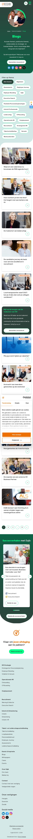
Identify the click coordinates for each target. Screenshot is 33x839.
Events (4, 763)
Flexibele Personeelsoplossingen (14, 104)
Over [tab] (27, 403)
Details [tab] (17, 403)
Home (8, 31)
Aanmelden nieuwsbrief (16, 62)
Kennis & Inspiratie (16, 31)
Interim (4, 714)
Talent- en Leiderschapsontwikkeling (15, 728)
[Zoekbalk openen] (26, 3)
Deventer (5, 801)
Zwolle (4, 804)
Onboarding (6, 682)
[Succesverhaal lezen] (16, 554)
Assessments (8, 87)
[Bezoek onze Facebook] (12, 68)
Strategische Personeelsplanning (12, 668)
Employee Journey (23, 87)
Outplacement (24, 120)
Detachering (6, 717)
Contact (5, 781)
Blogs (4, 754)
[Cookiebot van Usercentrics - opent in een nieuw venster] (23, 397)
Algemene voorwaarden (16, 826)
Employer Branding (10, 93)
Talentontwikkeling (10, 131)
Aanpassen (15, 440)
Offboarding (21, 115)
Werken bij (5, 775)
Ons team (5, 772)
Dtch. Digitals (22, 837)
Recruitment (8, 125)
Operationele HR (9, 120)
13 (22, 527)
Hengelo (5, 798)
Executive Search (9, 98)
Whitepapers (6, 757)
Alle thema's (8, 82)
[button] (3, 576)
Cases (4, 760)
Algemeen (20, 82)
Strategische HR (22, 125)
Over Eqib (5, 769)
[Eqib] (6, 4)
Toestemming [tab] (6, 403)
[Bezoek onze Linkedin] (9, 68)
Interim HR (5, 720)
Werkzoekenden (9, 136)
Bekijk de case (11, 603)
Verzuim (24, 131)
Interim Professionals (10, 109)
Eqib (22, 93)
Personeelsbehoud (8, 737)
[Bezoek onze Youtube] (20, 68)
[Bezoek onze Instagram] (16, 68)
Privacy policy (17, 828)
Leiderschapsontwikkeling (10, 746)
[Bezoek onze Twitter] (24, 68)
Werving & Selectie (8, 702)
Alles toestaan (16, 434)
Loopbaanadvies (7, 734)
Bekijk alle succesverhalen (16, 616)
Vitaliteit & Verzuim (8, 674)
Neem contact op (16, 651)
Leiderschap (8, 115)
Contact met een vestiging (11, 783)
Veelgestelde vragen (8, 786)
